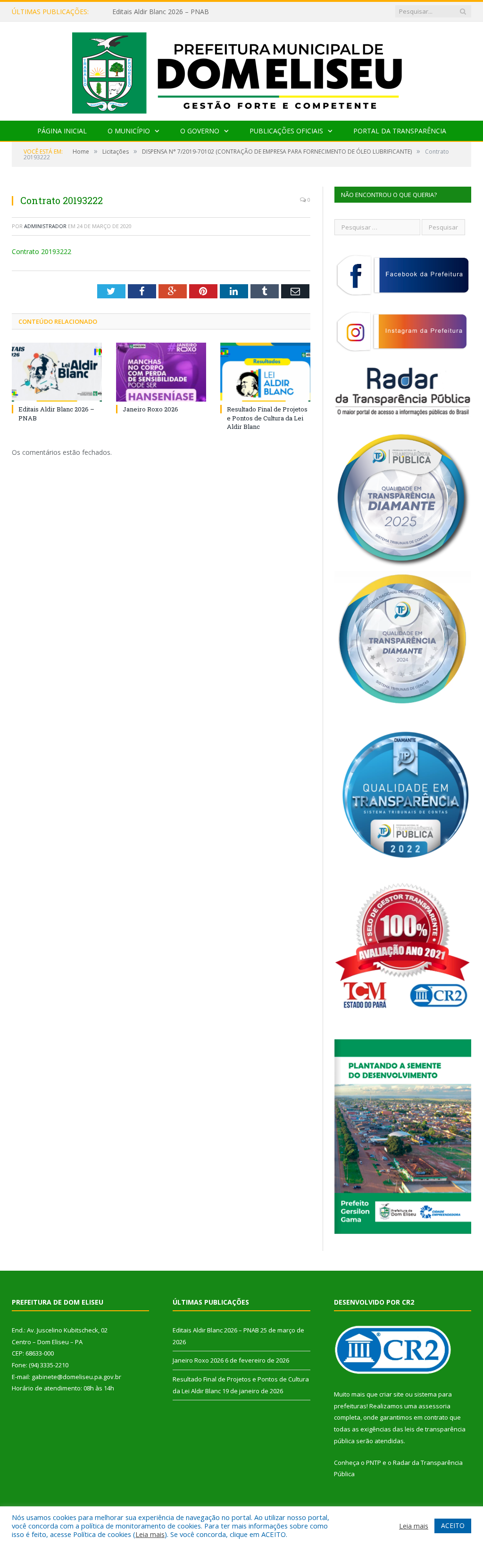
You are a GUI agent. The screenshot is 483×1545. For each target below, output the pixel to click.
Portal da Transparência (399, 130)
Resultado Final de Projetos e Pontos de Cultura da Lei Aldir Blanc (267, 417)
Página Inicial (62, 130)
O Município (129, 130)
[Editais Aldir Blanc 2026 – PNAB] (57, 372)
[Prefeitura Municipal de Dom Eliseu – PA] (241, 69)
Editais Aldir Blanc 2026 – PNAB (216, 1330)
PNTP (373, 1462)
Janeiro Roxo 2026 (140, 12)
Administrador (45, 226)
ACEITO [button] (453, 1525)
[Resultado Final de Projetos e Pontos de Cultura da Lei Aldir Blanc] (265, 372)
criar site (391, 1394)
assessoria (434, 1406)
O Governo (199, 130)
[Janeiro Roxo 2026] (161, 372)
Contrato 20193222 (41, 251)
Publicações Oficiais (286, 130)
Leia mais (150, 1534)
